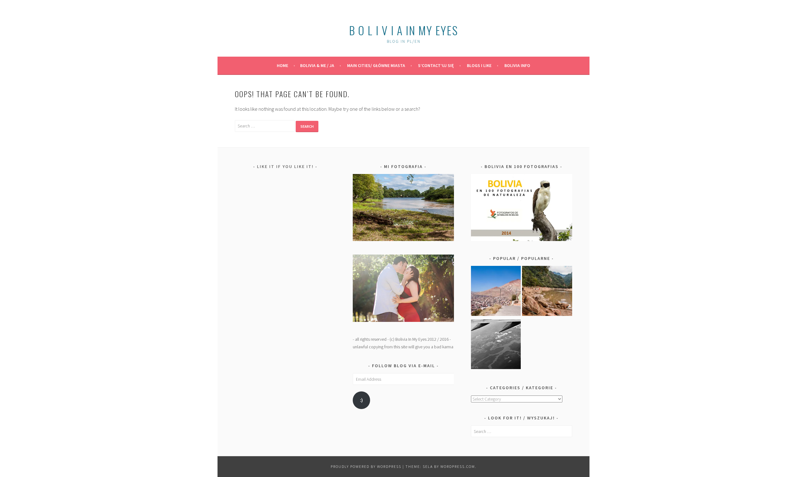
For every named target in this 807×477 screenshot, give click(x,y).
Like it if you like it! (285, 166)
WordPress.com (457, 466)
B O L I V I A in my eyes (403, 30)
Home (282, 65)
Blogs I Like (479, 65)
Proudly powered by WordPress (366, 466)
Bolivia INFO (517, 65)
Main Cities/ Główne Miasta (376, 65)
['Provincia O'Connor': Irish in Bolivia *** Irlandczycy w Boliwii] (547, 292)
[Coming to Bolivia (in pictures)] (496, 345)
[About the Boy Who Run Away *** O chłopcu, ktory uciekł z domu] (496, 292)
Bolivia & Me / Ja (317, 65)
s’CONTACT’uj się (436, 65)
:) (361, 400)
